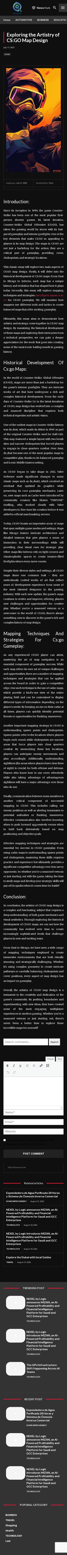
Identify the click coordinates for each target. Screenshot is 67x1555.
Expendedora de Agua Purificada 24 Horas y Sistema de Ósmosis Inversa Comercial (33, 1194)
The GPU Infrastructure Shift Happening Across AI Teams (43, 1368)
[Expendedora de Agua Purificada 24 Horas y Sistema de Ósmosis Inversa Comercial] (15, 1413)
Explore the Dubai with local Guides (28, 1257)
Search (54, 1041)
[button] (7, 1066)
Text (59, 1058)
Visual (50, 1058)
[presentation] (7, 1065)
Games (7, 54)
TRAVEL (9, 1262)
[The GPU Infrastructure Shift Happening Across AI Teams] (15, 1368)
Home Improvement (16, 1201)
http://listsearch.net (17, 1167)
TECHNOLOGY (13, 1225)
